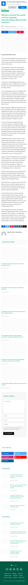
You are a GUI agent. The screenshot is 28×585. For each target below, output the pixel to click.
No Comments (16, 28)
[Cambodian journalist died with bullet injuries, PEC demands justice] (14, 302)
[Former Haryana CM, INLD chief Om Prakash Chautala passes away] (5, 532)
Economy (15, 575)
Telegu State (7, 573)
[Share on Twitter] (12, 32)
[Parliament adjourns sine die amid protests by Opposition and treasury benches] (5, 541)
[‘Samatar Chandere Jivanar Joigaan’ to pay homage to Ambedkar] (5, 475)
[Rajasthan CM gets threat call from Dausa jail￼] (5, 506)
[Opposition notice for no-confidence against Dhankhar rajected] (5, 551)
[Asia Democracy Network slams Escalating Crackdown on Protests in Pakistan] (14, 349)
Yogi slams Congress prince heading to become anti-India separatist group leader (17, 497)
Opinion (15, 577)
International (5, 10)
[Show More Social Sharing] (25, 32)
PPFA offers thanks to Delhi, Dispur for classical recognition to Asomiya (18, 486)
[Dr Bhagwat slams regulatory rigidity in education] (5, 523)
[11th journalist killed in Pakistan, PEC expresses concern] (14, 373)
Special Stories (8, 577)
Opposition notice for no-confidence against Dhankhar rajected (16, 552)
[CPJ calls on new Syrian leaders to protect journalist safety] (14, 254)
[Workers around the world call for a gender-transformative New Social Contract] (14, 43)
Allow (24, 6)
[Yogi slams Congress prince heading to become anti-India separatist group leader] (5, 496)
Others (20, 575)
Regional (14, 573)
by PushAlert (4, 8)
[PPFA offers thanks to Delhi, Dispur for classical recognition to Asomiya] (5, 485)
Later (16, 6)
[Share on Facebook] (5, 32)
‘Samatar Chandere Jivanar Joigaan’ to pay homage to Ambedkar (16, 476)
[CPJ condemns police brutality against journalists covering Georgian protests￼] (14, 325)
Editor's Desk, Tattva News (10, 26)
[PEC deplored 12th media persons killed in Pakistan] (14, 278)
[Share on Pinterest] (20, 32)
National (20, 573)
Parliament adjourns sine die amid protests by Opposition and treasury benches (18, 542)
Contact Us (21, 577)
